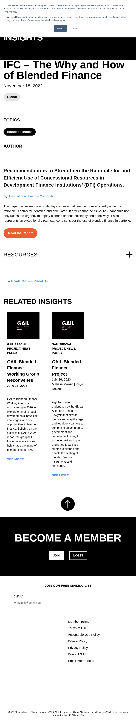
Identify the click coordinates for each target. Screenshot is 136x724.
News (26, 348)
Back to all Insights (28, 281)
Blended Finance (19, 132)
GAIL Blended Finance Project (66, 367)
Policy (12, 352)
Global (12, 97)
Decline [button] (75, 28)
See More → (17, 459)
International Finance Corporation (32, 196)
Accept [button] (60, 28)
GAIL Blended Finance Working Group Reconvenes (23, 371)
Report (13, 54)
